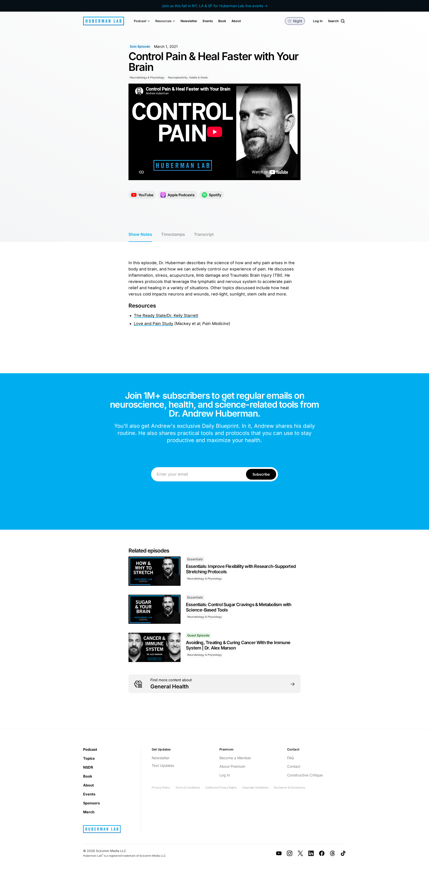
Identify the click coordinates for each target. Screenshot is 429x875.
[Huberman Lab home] (103, 21)
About (236, 21)
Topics (89, 758)
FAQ (290, 758)
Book (222, 21)
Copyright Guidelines (255, 787)
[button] (142, 21)
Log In (318, 21)
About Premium (232, 766)
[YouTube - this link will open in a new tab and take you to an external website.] (279, 853)
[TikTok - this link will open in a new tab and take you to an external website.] (343, 853)
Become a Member (235, 758)
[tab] (140, 235)
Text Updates (163, 765)
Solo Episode (140, 46)
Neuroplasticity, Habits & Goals (188, 77)
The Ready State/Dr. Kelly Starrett (166, 315)
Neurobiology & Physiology (147, 77)
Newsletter (189, 21)
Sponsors (91, 803)
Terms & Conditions (187, 787)
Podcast (90, 749)
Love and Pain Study (153, 323)
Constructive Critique (305, 775)
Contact (293, 766)
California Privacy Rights (221, 787)
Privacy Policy (161, 787)
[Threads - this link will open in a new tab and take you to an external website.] (332, 853)
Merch (89, 812)
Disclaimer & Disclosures (289, 787)
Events (208, 21)
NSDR (88, 767)
